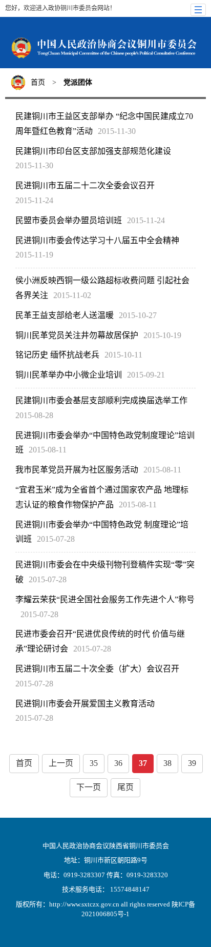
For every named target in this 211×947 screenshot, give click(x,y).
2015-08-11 (48, 449)
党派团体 (78, 82)
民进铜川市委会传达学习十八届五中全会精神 (97, 240)
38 (167, 763)
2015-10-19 (162, 335)
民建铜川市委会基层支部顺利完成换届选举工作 (101, 400)
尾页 (125, 787)
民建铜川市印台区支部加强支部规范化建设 (93, 151)
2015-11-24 (34, 200)
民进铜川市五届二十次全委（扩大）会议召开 (97, 668)
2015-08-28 (34, 415)
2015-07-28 (56, 539)
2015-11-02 (72, 295)
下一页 (88, 787)
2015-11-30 (117, 131)
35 (94, 763)
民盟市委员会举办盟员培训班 (68, 220)
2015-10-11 (123, 354)
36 (118, 763)
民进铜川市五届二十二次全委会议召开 (85, 185)
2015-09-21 (146, 374)
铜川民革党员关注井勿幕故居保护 (76, 335)
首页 (38, 82)
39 (192, 763)
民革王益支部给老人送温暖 (64, 315)
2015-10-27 (138, 315)
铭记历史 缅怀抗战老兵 (57, 354)
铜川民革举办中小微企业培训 (68, 374)
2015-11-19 (34, 254)
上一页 (61, 763)
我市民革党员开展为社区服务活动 (76, 469)
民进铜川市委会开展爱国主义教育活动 (85, 703)
